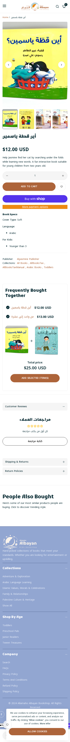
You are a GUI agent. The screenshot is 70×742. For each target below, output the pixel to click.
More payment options (35, 207)
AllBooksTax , (37, 263)
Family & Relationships (15, 594)
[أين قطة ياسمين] (16, 341)
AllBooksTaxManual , (14, 267)
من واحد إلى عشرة (22, 316)
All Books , (23, 263)
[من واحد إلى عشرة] (46, 341)
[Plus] (63, 176)
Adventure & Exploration (16, 576)
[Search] (57, 6)
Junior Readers (11, 637)
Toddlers (48, 267)
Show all (7, 605)
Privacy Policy (10, 674)
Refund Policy (10, 685)
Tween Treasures (12, 642)
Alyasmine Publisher (28, 259)
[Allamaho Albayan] (35, 6)
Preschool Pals (11, 631)
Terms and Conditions (15, 680)
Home (5, 17)
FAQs (5, 668)
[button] (61, 64)
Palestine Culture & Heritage (19, 599)
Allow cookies (37, 731)
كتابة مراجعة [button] (35, 441)
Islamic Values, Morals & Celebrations (24, 588)
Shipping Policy (11, 691)
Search (6, 662)
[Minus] (7, 176)
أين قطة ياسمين (21, 307)
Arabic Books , (35, 267)
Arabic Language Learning (17, 582)
